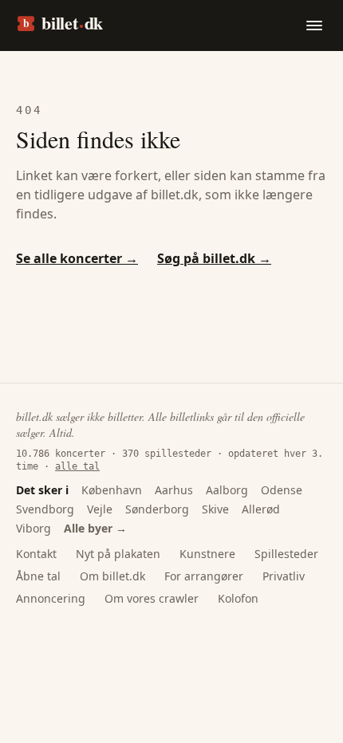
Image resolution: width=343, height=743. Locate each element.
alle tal (77, 466)
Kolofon (238, 598)
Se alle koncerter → (77, 258)
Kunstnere (207, 553)
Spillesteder (286, 553)
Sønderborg (157, 509)
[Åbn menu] (314, 25)
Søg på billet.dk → (214, 258)
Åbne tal (38, 576)
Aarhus (174, 489)
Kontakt (36, 553)
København (111, 489)
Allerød (261, 509)
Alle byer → (95, 528)
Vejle (99, 509)
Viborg (33, 528)
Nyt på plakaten (118, 553)
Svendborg (45, 509)
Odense (281, 489)
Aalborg (227, 489)
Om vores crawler (151, 598)
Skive (215, 509)
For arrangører (203, 576)
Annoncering (50, 598)
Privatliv (283, 576)
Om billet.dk (112, 576)
